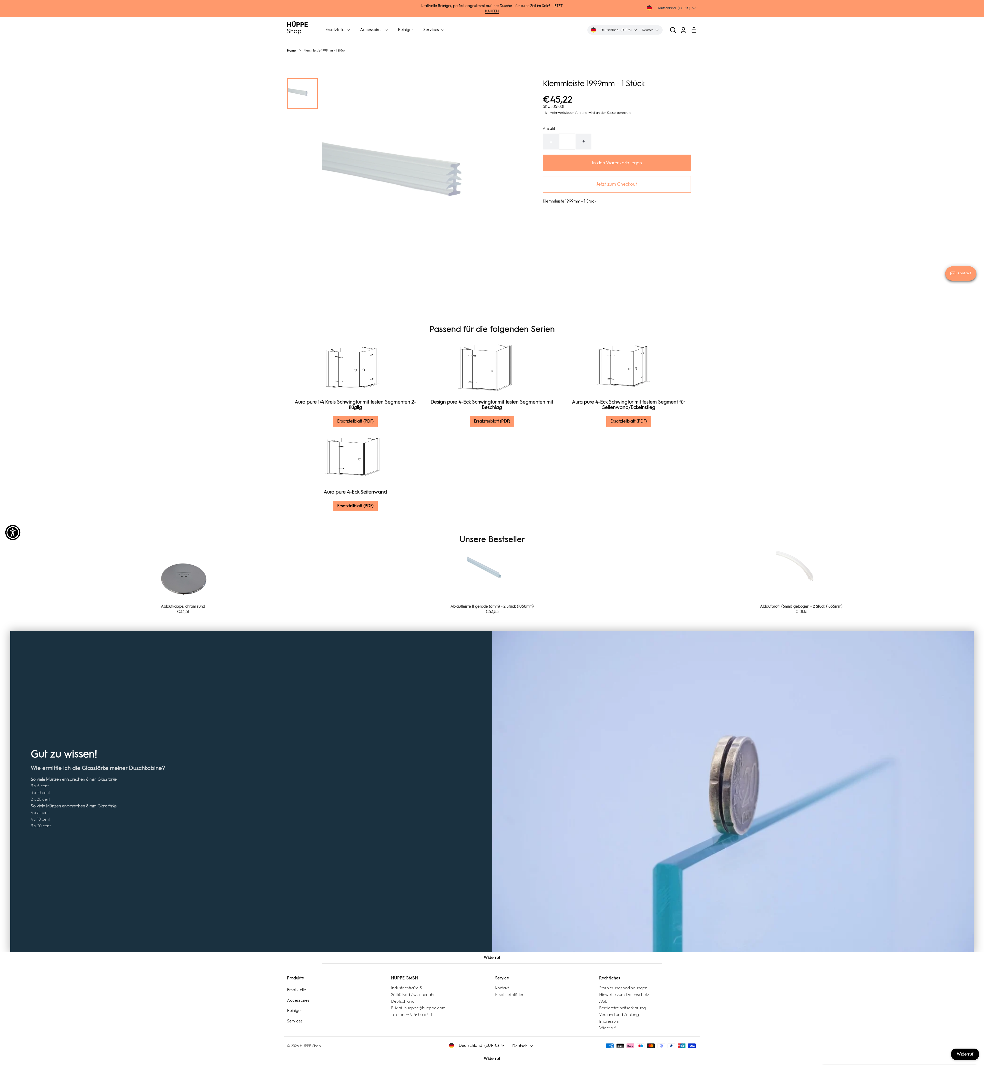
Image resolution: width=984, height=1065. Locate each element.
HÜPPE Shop (310, 1046)
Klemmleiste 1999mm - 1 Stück (324, 50)
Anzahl (549, 128)
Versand (581, 113)
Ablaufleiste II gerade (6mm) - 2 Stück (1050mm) (182, 606)
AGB (603, 1001)
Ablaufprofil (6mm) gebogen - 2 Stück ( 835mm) (492, 606)
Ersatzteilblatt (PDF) (355, 421)
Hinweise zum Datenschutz (624, 994)
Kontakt (502, 988)
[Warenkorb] (694, 30)
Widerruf (492, 957)
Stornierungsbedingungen (623, 988)
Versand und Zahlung (619, 1014)
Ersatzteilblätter (509, 994)
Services (431, 29)
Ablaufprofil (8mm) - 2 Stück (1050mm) (801, 606)
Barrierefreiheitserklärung (622, 1008)
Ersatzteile (335, 29)
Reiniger (405, 29)
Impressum (609, 1021)
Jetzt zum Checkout (617, 184)
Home (291, 50)
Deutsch (520, 1045)
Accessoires (371, 29)
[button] (673, 30)
